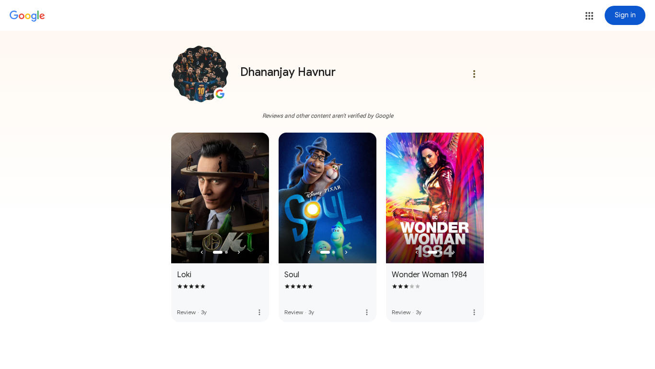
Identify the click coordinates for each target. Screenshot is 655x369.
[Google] (27, 16)
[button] (589, 15)
